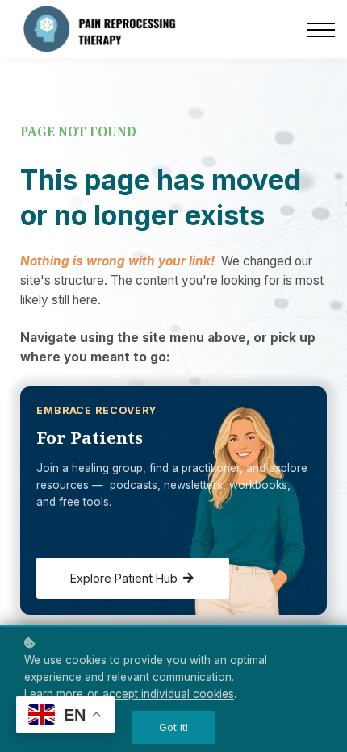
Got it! (173, 727)
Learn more (53, 693)
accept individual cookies (168, 693)
